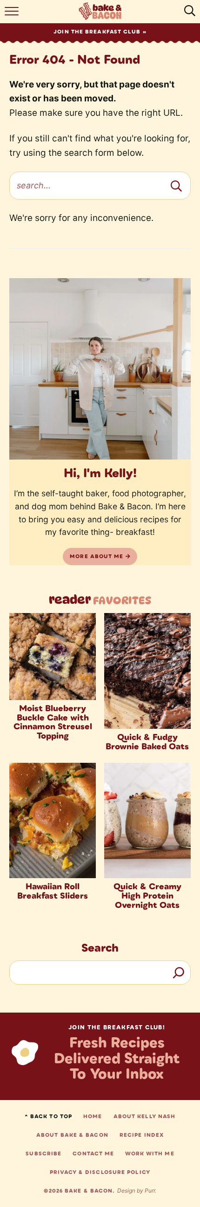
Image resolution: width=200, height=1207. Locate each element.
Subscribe (43, 1153)
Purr (150, 1190)
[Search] (178, 972)
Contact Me (93, 1153)
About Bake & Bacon (72, 1135)
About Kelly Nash (144, 1116)
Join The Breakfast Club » (100, 31)
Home (92, 1116)
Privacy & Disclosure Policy (100, 1172)
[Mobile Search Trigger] (187, 14)
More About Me (97, 556)
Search (100, 947)
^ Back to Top (48, 1116)
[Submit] (176, 186)
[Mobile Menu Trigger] (13, 14)
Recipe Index (142, 1135)
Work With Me (149, 1153)
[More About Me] (100, 369)
